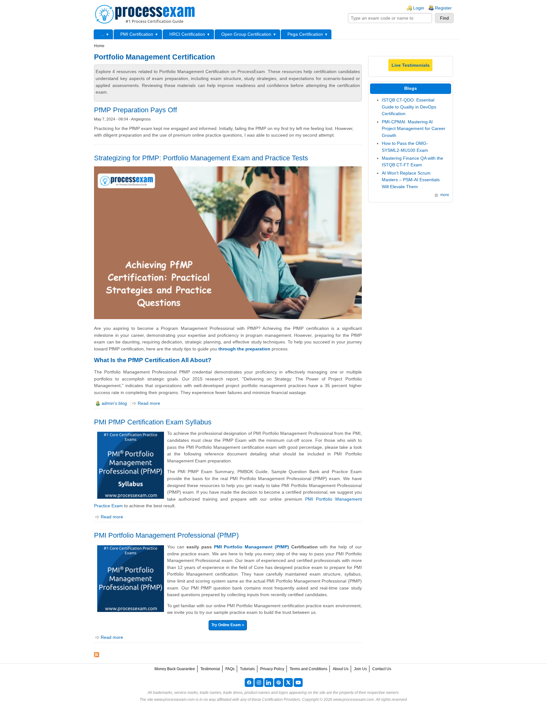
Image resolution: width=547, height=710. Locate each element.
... (102, 34)
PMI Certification (136, 34)
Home (99, 46)
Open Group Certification (246, 34)
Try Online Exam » (227, 625)
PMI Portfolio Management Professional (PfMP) (166, 535)
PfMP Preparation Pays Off (135, 110)
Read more (149, 403)
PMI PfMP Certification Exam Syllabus (152, 422)
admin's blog (114, 403)
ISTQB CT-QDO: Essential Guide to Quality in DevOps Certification (409, 106)
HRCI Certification (187, 34)
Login (418, 7)
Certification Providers (281, 699)
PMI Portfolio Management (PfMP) (251, 546)
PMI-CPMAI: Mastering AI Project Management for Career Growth (413, 128)
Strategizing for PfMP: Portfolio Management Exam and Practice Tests (201, 158)
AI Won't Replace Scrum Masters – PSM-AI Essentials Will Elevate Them (411, 179)
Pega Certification (305, 34)
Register (443, 7)
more (444, 195)
